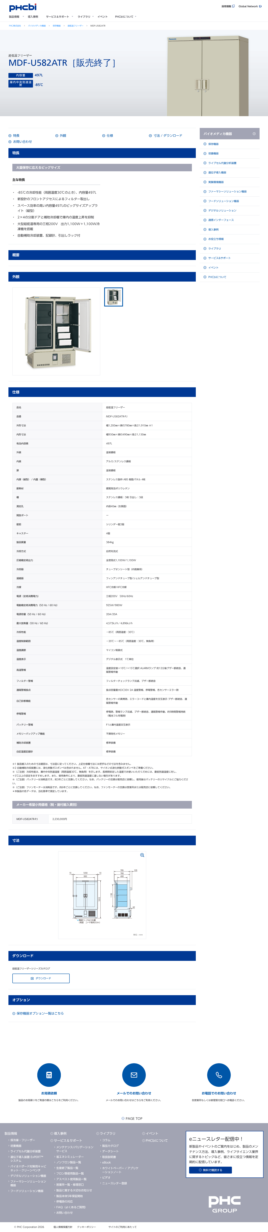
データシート (110, 1151)
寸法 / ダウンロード (167, 135)
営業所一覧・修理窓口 (70, 1184)
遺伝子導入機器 (217, 172)
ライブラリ (84, 17)
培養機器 (213, 153)
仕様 (109, 135)
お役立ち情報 (216, 239)
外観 (62, 135)
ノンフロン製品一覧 (68, 1162)
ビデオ (106, 1177)
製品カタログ (110, 1145)
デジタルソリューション (222, 210)
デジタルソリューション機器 (28, 1176)
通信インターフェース (221, 220)
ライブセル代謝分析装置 (222, 163)
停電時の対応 (64, 1201)
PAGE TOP (134, 1118)
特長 (15, 135)
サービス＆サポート (57, 17)
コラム (106, 1140)
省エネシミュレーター (70, 1156)
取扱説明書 (109, 1157)
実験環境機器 (216, 182)
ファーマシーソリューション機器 (227, 191)
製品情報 (14, 17)
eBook (106, 1162)
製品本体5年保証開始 (69, 1196)
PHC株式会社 (15, 26)
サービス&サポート (219, 258)
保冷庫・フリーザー (22, 1140)
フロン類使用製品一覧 (70, 1173)
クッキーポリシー (86, 1227)
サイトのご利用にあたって (122, 1227)
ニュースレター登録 (114, 1183)
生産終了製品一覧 (67, 1168)
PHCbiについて (124, 17)
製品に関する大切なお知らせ (74, 1190)
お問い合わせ (22, 141)
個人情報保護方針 (63, 1227)
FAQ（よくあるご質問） (72, 1207)
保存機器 (57, 26)
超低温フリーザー (75, 26)
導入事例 (33, 17)
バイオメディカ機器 (37, 26)
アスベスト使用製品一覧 (71, 1179)
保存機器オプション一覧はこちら (40, 1013)
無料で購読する (212, 1170)
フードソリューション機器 (223, 201)
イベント (103, 17)
